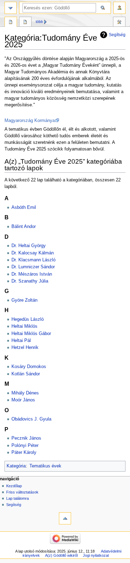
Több (39, 21)
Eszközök (119, 22)
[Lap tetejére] (65, 518)
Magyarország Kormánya (30, 120)
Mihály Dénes (25, 393)
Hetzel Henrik (24, 347)
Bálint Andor (23, 226)
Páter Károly (23, 452)
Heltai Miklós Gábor (31, 333)
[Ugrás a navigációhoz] (11, 8)
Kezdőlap (14, 486)
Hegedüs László (27, 319)
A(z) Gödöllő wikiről (61, 555)
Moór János (23, 400)
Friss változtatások (22, 492)
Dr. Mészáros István (31, 274)
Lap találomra (17, 498)
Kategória (16, 466)
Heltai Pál (21, 340)
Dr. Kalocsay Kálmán (32, 253)
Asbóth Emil (23, 207)
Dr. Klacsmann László (33, 260)
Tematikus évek (45, 466)
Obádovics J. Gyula (31, 419)
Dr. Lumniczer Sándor (33, 266)
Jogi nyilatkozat (96, 555)
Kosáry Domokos (28, 366)
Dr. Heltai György (28, 245)
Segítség (117, 34)
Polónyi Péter (24, 445)
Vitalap (25, 22)
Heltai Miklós (24, 326)
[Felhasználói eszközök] (119, 8)
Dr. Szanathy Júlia (29, 281)
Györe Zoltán (24, 300)
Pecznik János (26, 438)
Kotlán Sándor (25, 374)
